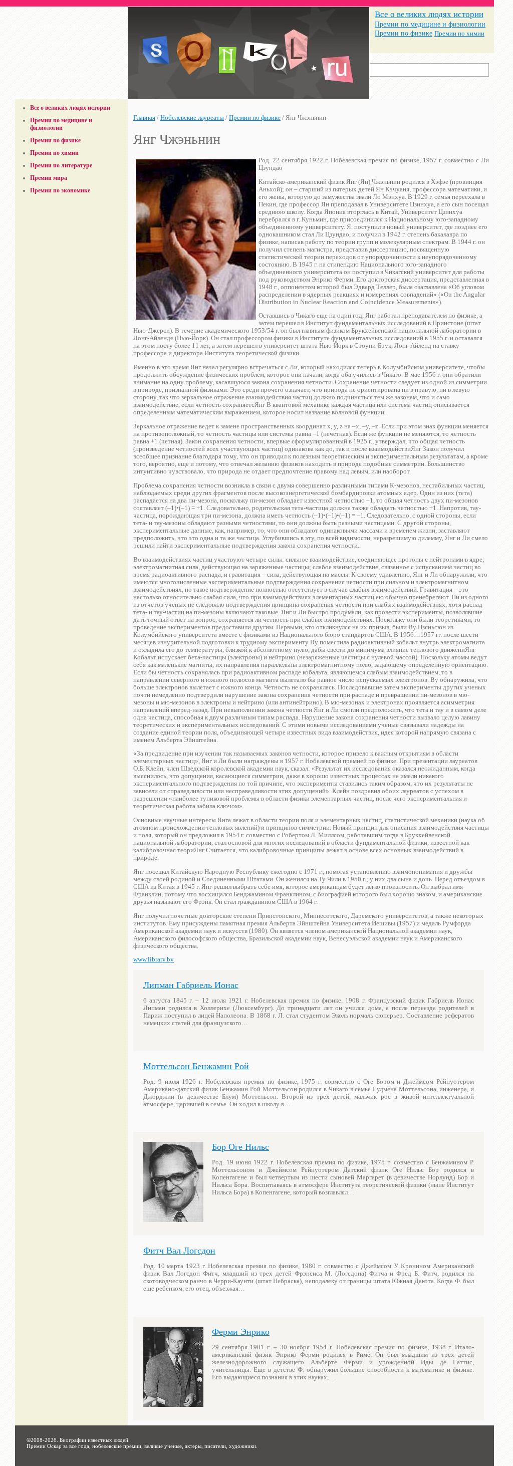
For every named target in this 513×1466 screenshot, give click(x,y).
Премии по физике (403, 33)
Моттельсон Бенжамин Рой (196, 1066)
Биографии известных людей (94, 1440)
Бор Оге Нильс (240, 1147)
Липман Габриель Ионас (190, 985)
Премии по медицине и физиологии (430, 24)
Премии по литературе (61, 165)
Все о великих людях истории (429, 14)
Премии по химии (459, 33)
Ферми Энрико (241, 1332)
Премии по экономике (60, 190)
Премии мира (48, 177)
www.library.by (153, 959)
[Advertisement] (72, 222)
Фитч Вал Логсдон (179, 1251)
